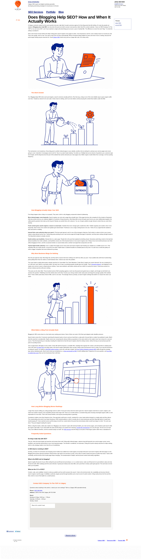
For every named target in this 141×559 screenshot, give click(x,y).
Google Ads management (83, 427)
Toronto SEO (121, 540)
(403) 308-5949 (38, 490)
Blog (61, 12)
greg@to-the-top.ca (119, 3)
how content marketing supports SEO (86, 349)
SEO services (67, 429)
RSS (19, 20)
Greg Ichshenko (33, 2)
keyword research (96, 264)
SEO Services (35, 12)
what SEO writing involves (52, 349)
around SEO (118, 25)
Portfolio (50, 12)
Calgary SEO (56, 37)
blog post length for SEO (70, 351)
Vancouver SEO (111, 540)
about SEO (118, 23)
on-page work (40, 347)
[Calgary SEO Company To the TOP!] (17, 5)
